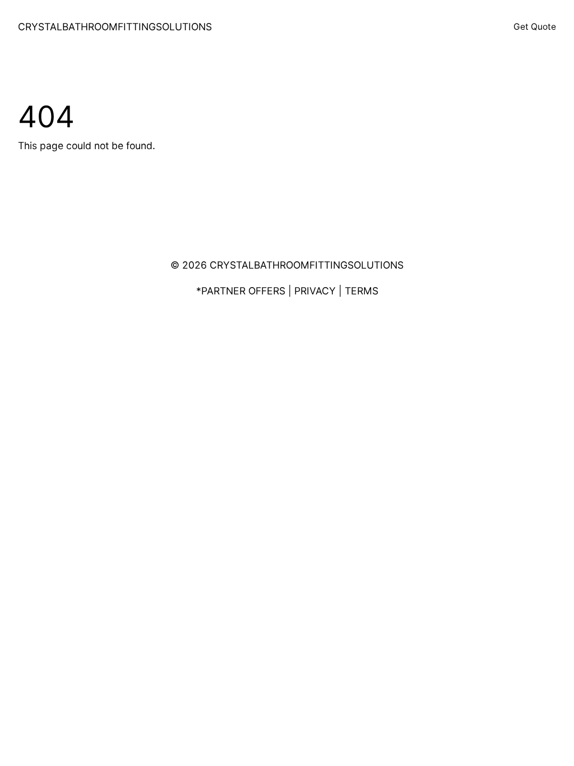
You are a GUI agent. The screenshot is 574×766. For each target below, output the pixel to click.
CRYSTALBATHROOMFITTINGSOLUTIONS (115, 27)
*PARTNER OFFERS (240, 291)
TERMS (361, 291)
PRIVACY (315, 291)
